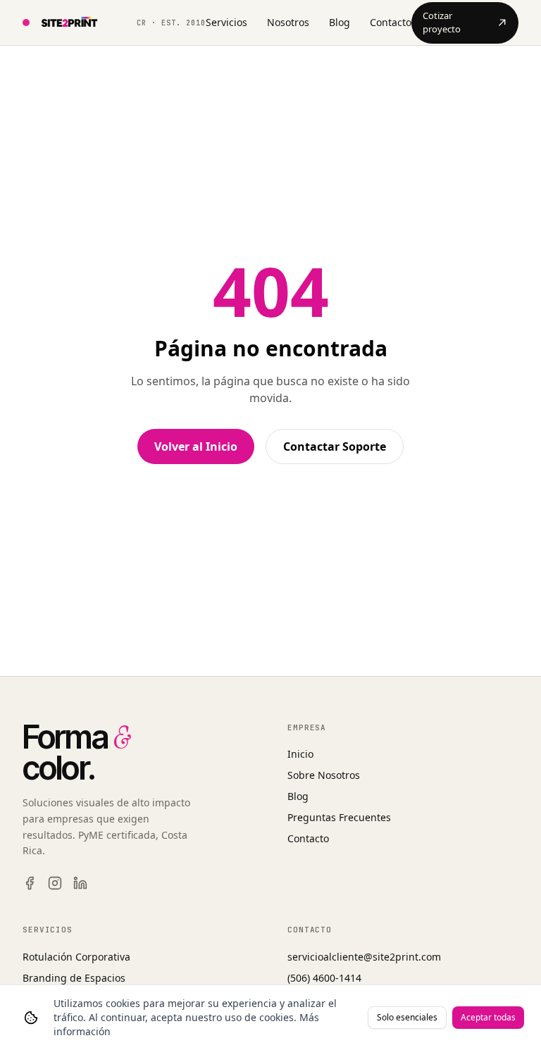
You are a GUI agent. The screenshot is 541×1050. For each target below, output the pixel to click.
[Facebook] (30, 883)
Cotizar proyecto (442, 22)
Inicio (300, 754)
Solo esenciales (407, 1017)
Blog (339, 22)
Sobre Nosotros (323, 775)
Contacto (390, 22)
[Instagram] (55, 883)
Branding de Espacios (74, 978)
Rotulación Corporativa (76, 956)
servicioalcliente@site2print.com (364, 956)
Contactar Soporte (334, 446)
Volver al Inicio (195, 446)
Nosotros (288, 22)
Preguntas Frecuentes (339, 817)
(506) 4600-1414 (324, 978)
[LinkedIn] (80, 883)
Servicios (226, 22)
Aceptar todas (488, 1017)
